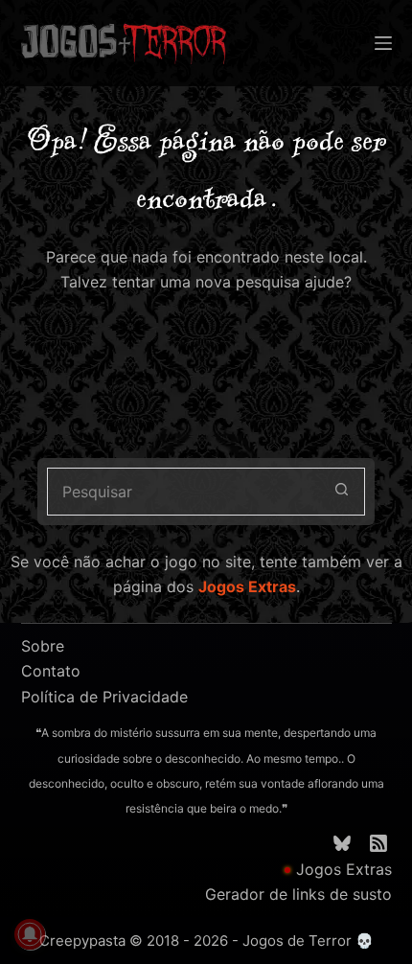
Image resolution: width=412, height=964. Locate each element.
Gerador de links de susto (298, 894)
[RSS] (378, 843)
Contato (50, 670)
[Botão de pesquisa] (341, 492)
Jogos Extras (247, 586)
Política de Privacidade (104, 696)
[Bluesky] (342, 843)
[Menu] (383, 43)
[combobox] (183, 492)
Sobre (42, 645)
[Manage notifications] (29, 934)
